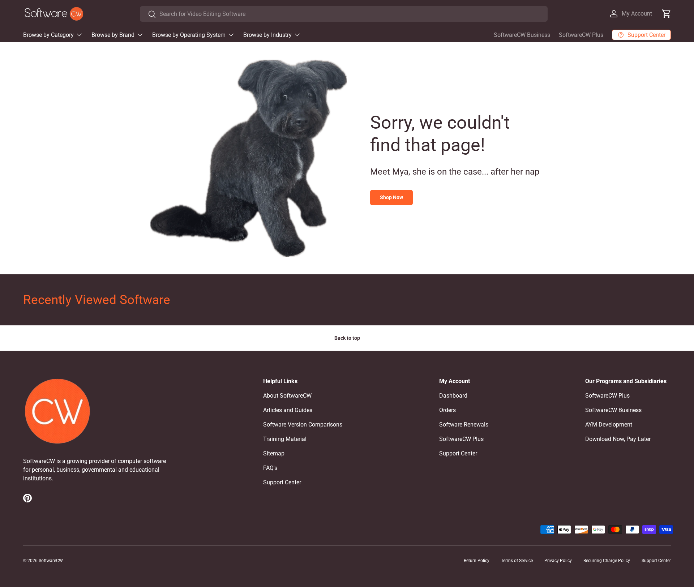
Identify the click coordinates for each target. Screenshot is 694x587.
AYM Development (608, 424)
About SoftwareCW (287, 395)
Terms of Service (517, 560)
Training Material (285, 439)
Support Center (282, 482)
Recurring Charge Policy (606, 560)
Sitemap (273, 453)
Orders (447, 410)
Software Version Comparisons (302, 424)
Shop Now (391, 197)
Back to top (347, 338)
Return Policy (476, 560)
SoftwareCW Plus (581, 34)
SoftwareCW (51, 560)
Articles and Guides (287, 410)
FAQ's (270, 467)
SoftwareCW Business (522, 34)
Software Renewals (463, 424)
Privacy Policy (558, 560)
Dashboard (453, 395)
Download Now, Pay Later (618, 439)
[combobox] (343, 14)
